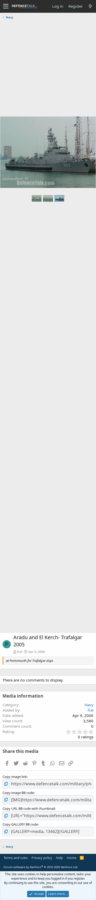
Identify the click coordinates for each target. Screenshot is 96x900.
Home (71, 857)
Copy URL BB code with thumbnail (29, 808)
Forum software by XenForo (41, 867)
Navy (88, 704)
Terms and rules (16, 857)
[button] (5, 6)
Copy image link (15, 776)
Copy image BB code (18, 792)
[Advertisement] (48, 68)
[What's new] (90, 6)
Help (59, 857)
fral (19, 651)
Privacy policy (41, 857)
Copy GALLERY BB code (20, 824)
